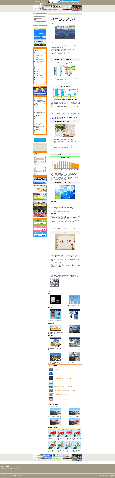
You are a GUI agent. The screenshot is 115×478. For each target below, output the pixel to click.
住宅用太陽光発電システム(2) (39, 77)
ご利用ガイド (36, 143)
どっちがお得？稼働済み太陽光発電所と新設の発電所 (40, 132)
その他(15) (35, 82)
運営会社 (2, 475)
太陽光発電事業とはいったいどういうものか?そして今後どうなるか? (40, 110)
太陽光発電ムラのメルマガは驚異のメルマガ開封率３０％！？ (40, 116)
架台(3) (36, 67)
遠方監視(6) (36, 71)
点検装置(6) (36, 57)
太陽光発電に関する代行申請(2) (39, 59)
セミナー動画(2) (37, 69)
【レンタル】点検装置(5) (38, 75)
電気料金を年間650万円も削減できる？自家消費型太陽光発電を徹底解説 (40, 101)
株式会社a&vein (5, 466)
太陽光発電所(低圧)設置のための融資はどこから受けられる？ (39, 130)
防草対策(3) (36, 73)
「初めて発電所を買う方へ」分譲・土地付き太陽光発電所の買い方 (40, 121)
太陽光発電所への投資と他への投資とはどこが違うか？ (40, 113)
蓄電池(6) (37, 50)
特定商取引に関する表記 (17, 475)
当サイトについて (6, 475)
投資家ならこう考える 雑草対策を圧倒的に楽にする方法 (40, 107)
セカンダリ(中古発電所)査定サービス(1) (39, 62)
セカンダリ (40, 22)
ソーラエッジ (35, 22)
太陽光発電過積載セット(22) (38, 55)
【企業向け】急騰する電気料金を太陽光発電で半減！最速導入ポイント (40, 98)
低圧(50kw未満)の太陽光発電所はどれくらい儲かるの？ (39, 124)
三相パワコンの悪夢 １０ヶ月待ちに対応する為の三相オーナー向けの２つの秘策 (40, 104)
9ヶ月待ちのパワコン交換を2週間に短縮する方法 (39, 118)
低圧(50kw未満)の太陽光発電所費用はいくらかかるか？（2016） (39, 127)
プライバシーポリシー (23, 475)
